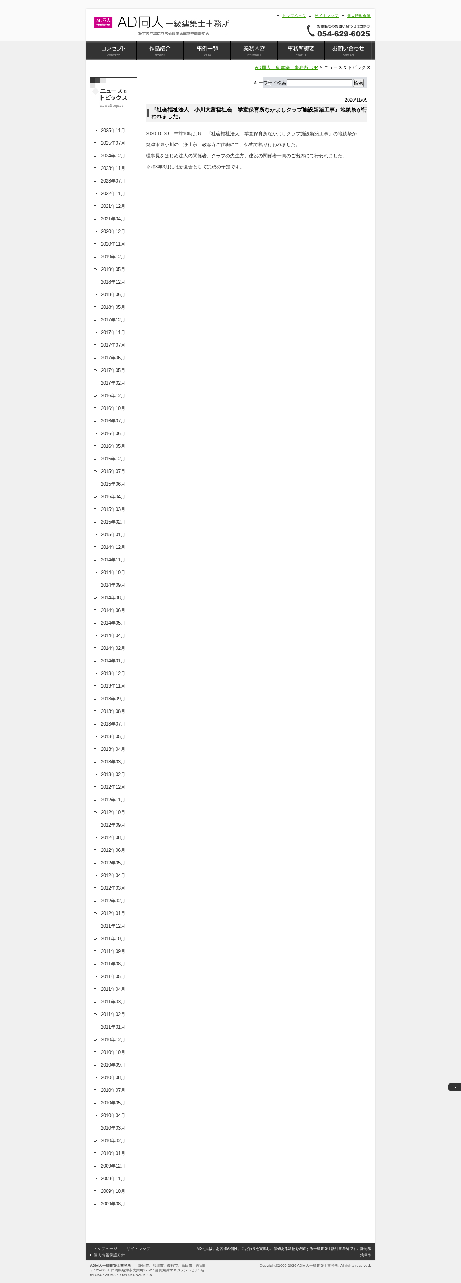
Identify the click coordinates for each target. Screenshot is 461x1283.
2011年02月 (113, 1014)
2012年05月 (113, 863)
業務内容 (253, 50)
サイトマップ (327, 16)
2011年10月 (113, 938)
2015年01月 (113, 534)
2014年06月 (113, 610)
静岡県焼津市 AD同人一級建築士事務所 (161, 26)
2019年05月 (113, 269)
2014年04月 (113, 635)
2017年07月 (113, 345)
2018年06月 (113, 294)
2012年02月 (113, 900)
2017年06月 (113, 357)
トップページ (294, 16)
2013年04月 (113, 749)
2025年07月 (113, 143)
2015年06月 (113, 484)
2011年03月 (113, 1001)
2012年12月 (113, 787)
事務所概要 (300, 50)
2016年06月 (113, 433)
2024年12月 (113, 155)
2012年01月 (113, 913)
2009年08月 (113, 1204)
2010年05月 (113, 1102)
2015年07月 (113, 471)
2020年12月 (113, 231)
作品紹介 (160, 50)
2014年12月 (113, 547)
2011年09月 (113, 951)
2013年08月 (113, 711)
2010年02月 (113, 1140)
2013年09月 (113, 698)
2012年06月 (113, 850)
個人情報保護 (359, 16)
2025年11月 (113, 130)
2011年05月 (113, 976)
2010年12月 (113, 1039)
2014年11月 (113, 559)
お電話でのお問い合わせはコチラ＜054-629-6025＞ (338, 30)
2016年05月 (113, 446)
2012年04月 (113, 875)
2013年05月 (113, 736)
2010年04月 (113, 1115)
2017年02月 (113, 383)
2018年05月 (113, 307)
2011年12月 (113, 926)
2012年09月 (113, 825)
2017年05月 (113, 370)
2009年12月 (113, 1166)
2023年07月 (113, 181)
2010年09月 (113, 1065)
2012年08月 (113, 837)
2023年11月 (113, 168)
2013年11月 (113, 686)
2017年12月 (113, 320)
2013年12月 (113, 673)
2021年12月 (113, 206)
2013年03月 (113, 762)
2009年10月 (113, 1191)
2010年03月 (113, 1128)
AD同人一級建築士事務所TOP (286, 67)
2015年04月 (113, 496)
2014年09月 (113, 585)
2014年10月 (113, 572)
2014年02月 (113, 648)
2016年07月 (113, 421)
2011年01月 (113, 1027)
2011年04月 (113, 989)
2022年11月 (113, 193)
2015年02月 (113, 522)
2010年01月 (113, 1153)
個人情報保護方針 (109, 1255)
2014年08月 (113, 597)
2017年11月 (113, 332)
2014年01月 (113, 661)
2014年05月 (113, 623)
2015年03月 (113, 509)
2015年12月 (113, 458)
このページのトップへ (454, 1087)
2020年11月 (113, 244)
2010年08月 (113, 1077)
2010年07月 (113, 1090)
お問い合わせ (347, 50)
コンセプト (113, 50)
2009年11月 (113, 1178)
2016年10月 (113, 408)
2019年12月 (113, 256)
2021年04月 (113, 219)
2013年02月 (113, 774)
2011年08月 (113, 964)
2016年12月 (113, 395)
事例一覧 (207, 50)
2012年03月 (113, 888)
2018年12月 (113, 282)
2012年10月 (113, 812)
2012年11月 (113, 799)
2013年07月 (113, 724)
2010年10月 (113, 1052)
